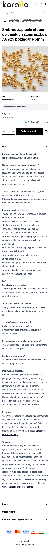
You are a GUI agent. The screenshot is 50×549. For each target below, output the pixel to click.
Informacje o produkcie (15, 106)
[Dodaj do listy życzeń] (46, 131)
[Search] (45, 12)
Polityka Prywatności (25, 544)
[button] (25, 504)
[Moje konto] (41, 4)
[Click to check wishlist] (35, 4)
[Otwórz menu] (4, 20)
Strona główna (14, 20)
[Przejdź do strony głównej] (16, 4)
